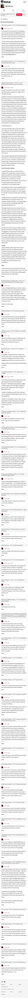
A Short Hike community (7, 638)
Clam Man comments (6, 493)
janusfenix (19, 694)
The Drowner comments (6, 25)
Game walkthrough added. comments (9, 474)
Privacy (20, 991)
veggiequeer (19, 818)
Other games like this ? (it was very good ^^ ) (11, 863)
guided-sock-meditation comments (9, 411)
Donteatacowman (20, 834)
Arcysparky (15, 909)
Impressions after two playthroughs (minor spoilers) (12, 84)
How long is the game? (20, 764)
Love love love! (19, 679)
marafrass (17, 529)
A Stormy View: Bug (20, 802)
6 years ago (7, 642)
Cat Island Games (22, 427)
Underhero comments (6, 310)
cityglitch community (6, 348)
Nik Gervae (17, 493)
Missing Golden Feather (21, 784)
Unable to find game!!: (18, 545)
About (3, 984)
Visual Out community (6, 280)
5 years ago (7, 416)
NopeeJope (17, 330)
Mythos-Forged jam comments (8, 427)
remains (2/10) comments (7, 371)
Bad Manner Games (21, 861)
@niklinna (5, 19)
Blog (20, 984)
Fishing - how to (19, 923)
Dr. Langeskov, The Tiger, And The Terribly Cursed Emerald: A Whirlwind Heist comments (14, 616)
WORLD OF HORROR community (8, 599)
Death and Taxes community (7, 61)
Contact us (4, 986)
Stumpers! (21, 348)
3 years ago (7, 28)
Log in (24, 1)
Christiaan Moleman (18, 509)
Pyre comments (5, 909)
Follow (19, 14)
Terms (11, 991)
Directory (3, 991)
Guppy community (5, 509)
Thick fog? (24, 694)
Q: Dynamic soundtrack (21, 943)
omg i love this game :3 (21, 962)
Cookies (3, 994)
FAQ (11, 984)
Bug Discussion (14, 280)
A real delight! (19, 657)
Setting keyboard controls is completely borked (13, 282)
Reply (3, 56)
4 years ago (7, 66)
